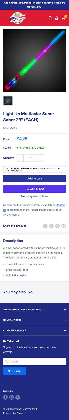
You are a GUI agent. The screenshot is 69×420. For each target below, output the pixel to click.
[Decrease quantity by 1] (20, 158)
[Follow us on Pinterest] (17, 397)
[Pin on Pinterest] (51, 226)
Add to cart (34, 178)
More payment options (34, 196)
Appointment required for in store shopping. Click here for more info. (34, 4)
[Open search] (50, 18)
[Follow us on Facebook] (5, 397)
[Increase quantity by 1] (41, 158)
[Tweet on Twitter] (57, 226)
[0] (63, 18)
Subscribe (14, 371)
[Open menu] (4, 18)
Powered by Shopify (14, 413)
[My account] (56, 18)
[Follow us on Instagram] (11, 397)
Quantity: (9, 157)
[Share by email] (63, 226)
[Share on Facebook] (45, 226)
